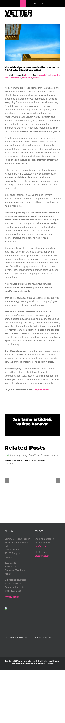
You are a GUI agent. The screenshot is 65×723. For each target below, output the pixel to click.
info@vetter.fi (42, 545)
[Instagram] (44, 645)
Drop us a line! (41, 389)
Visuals (36, 78)
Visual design (27, 78)
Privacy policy (12, 596)
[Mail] (52, 645)
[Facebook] (36, 645)
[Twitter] (40, 645)
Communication (43, 75)
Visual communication (13, 78)
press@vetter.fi (42, 555)
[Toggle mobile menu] (59, 12)
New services (55, 75)
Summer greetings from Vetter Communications (32, 455)
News (27, 75)
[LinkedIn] (48, 645)
